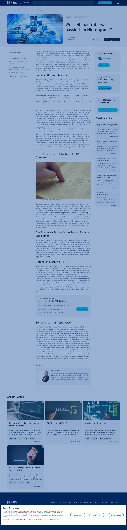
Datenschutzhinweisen (22, 515)
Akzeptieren (16, 519)
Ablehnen (96, 515)
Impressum (5, 522)
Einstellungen (44, 512)
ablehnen (61, 515)
